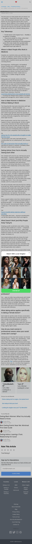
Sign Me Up (16, 290)
